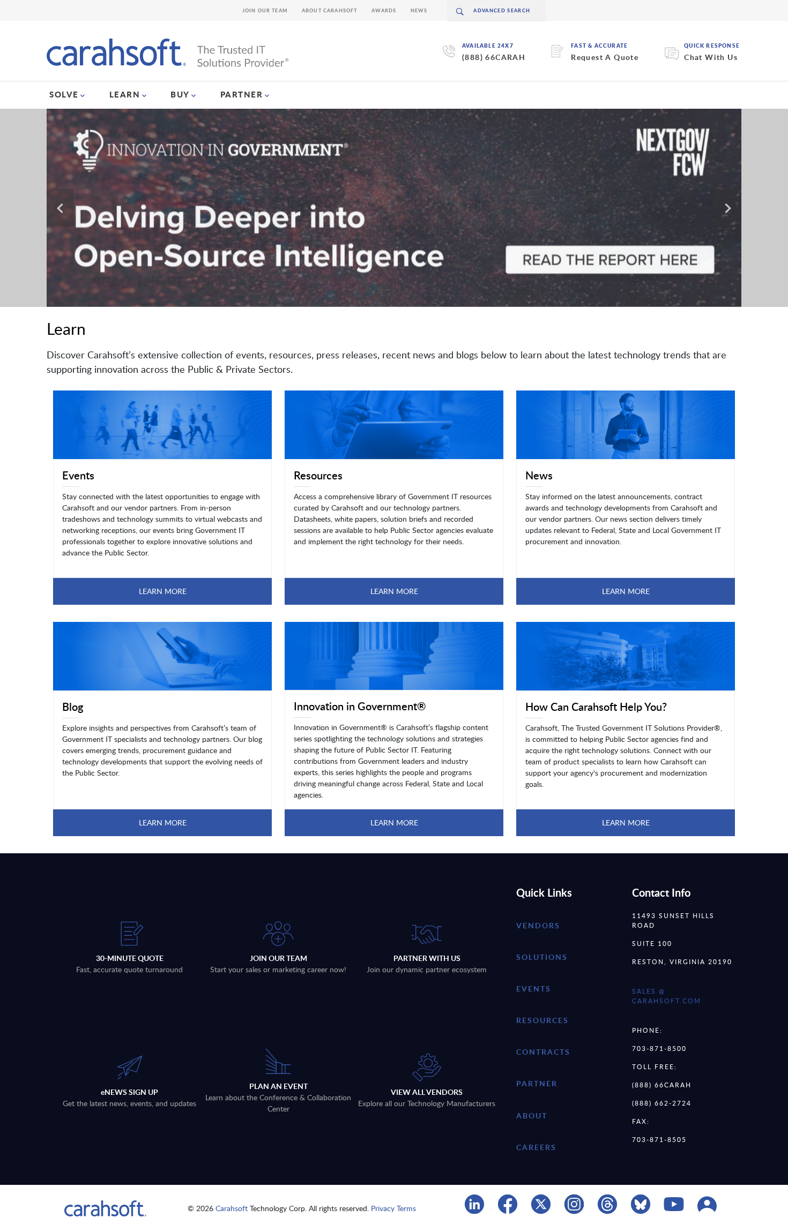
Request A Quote (604, 57)
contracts (543, 1052)
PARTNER (241, 94)
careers (536, 1147)
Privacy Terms (393, 1208)
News (419, 10)
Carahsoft (231, 1208)
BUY (180, 94)
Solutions (542, 957)
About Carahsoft (330, 10)
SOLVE (64, 94)
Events (533, 988)
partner (536, 1083)
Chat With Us (711, 57)
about (531, 1115)
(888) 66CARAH (493, 57)
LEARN (124, 94)
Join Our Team (265, 10)
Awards (384, 10)
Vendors (538, 925)
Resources (542, 1020)
